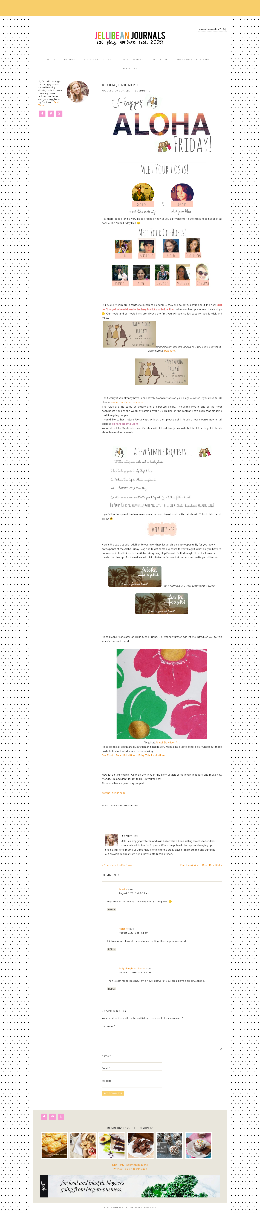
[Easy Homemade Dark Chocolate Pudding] (198, 1145)
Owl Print (107, 755)
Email (106, 1068)
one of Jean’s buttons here (127, 402)
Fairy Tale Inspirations (151, 755)
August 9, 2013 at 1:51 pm (134, 932)
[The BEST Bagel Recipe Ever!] (83, 1145)
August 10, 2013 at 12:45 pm (135, 972)
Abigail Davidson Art (167, 742)
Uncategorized (128, 805)
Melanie (123, 928)
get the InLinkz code (114, 792)
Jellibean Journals (64, 33)
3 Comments (142, 90)
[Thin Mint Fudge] (141, 1145)
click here (169, 350)
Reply (111, 910)
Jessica (123, 889)
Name (106, 1055)
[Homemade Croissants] (54, 1145)
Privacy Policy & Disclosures (130, 1169)
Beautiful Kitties (125, 755)
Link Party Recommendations (130, 1164)
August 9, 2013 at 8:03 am (134, 893)
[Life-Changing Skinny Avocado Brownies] (112, 1145)
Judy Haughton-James (132, 968)
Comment (108, 1026)
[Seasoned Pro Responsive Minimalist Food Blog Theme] (130, 1196)
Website (106, 1080)
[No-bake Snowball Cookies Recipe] (169, 1145)
